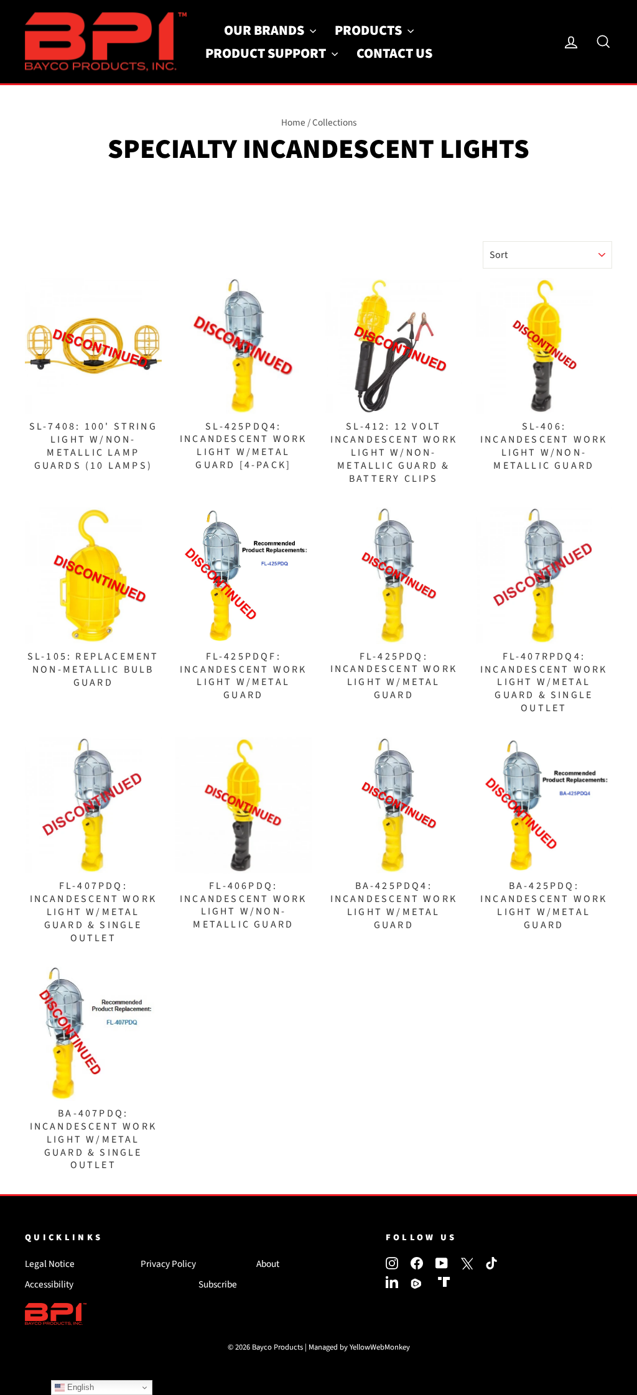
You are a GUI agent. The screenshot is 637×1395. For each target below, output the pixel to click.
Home (293, 122)
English (79, 1387)
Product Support (266, 53)
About (267, 1264)
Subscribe (217, 1284)
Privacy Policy (168, 1264)
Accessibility (49, 1284)
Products (369, 30)
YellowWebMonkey (380, 1347)
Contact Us (394, 53)
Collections (334, 122)
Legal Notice (50, 1264)
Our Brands (265, 30)
